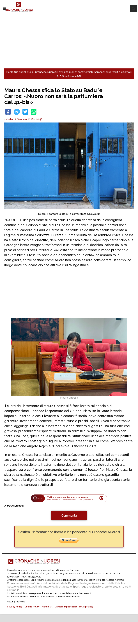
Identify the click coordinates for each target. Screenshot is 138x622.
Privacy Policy (14, 606)
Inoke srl (20, 601)
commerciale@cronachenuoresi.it (98, 72)
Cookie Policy (32, 606)
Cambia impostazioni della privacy (74, 606)
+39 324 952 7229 (70, 75)
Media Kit (47, 606)
